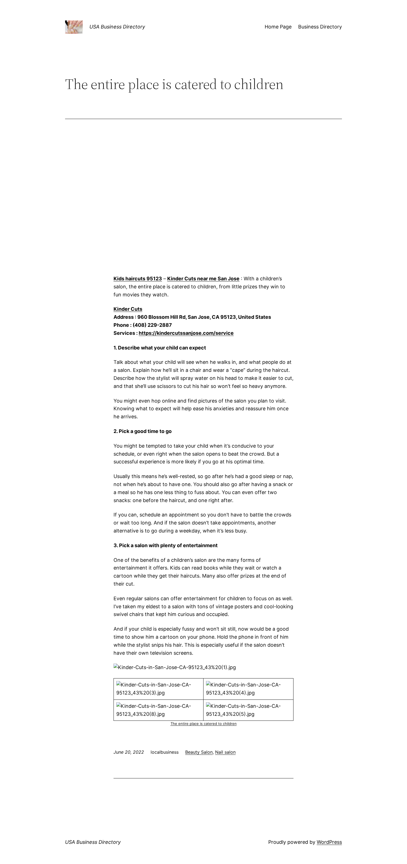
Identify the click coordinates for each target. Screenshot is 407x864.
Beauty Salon (199, 752)
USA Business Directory (117, 27)
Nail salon (225, 752)
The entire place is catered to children (204, 723)
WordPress (329, 842)
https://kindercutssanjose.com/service (186, 333)
